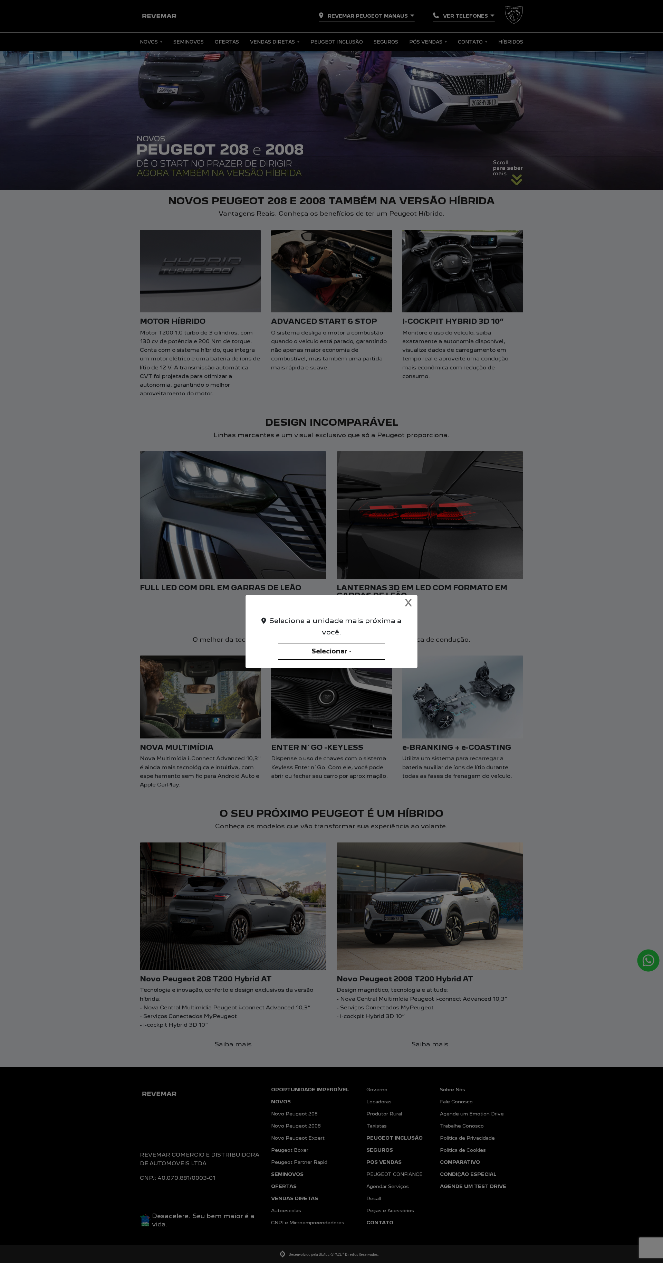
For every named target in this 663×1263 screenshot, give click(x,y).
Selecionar (329, 651)
